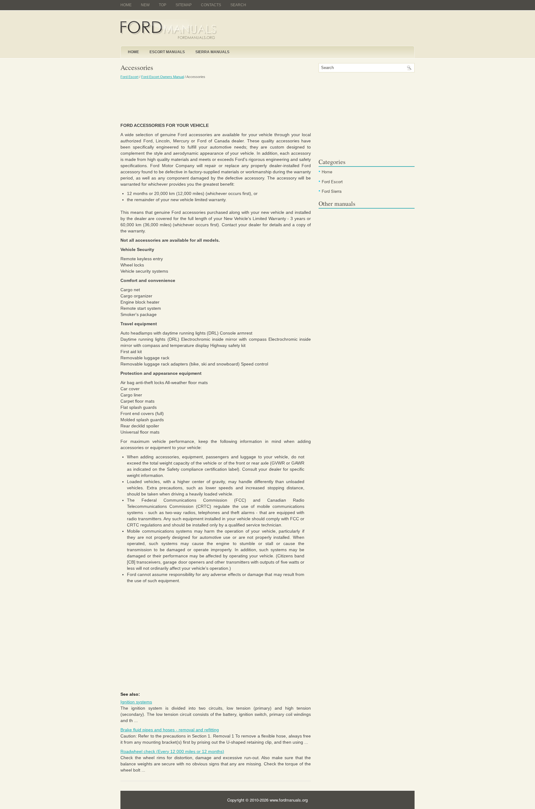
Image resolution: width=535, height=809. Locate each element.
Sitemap (184, 5)
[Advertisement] (215, 100)
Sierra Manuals (212, 52)
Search (238, 5)
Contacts (211, 5)
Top (162, 5)
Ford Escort (129, 77)
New (145, 5)
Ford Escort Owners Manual (162, 77)
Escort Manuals (167, 52)
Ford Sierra (331, 191)
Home (126, 5)
